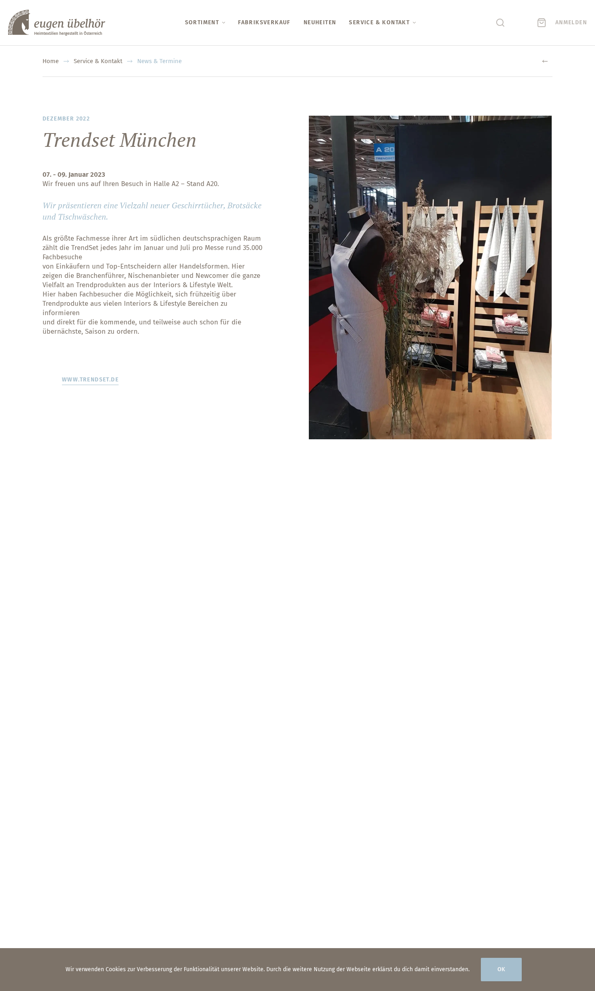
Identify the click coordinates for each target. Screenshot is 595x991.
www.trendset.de (90, 379)
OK (501, 969)
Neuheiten (320, 22)
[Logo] (56, 23)
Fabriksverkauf (264, 22)
